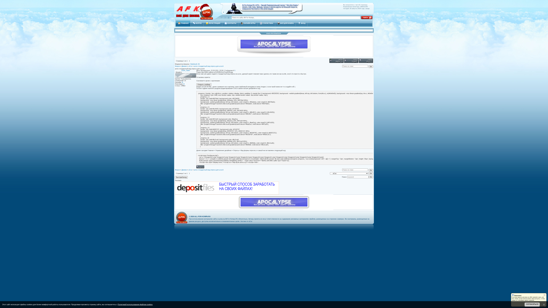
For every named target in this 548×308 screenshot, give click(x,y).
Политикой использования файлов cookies (135, 305)
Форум (177, 66)
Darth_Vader (185, 70)
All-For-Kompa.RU (202, 216)
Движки (184, 66)
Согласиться (532, 304)
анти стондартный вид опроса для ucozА (208, 66)
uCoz (190, 66)
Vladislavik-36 (195, 64)
